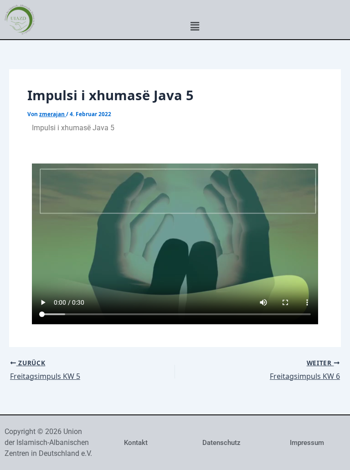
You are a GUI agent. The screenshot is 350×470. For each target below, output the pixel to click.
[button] (194, 26)
